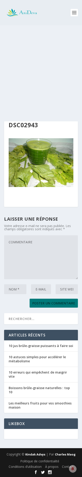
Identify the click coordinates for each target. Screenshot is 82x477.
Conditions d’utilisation (25, 466)
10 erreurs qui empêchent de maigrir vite (38, 374)
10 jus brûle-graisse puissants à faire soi (41, 346)
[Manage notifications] (72, 468)
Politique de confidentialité (39, 461)
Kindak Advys (35, 454)
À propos (52, 466)
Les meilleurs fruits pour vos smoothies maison (40, 405)
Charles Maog (65, 454)
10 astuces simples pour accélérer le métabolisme (37, 359)
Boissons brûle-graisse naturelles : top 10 (39, 390)
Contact (68, 466)
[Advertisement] (41, 68)
